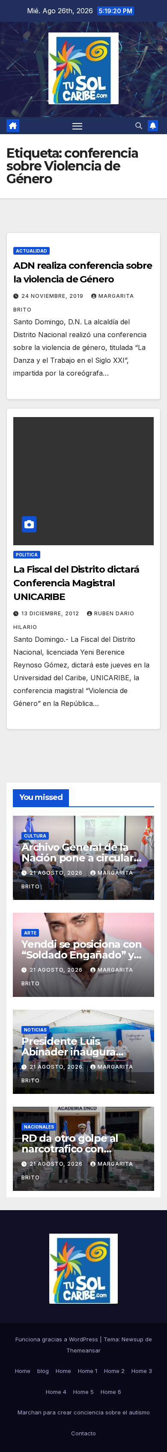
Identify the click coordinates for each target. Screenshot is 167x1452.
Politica (27, 554)
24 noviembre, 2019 (53, 296)
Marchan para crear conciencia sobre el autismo (84, 1412)
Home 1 (87, 1370)
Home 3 (141, 1370)
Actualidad (31, 250)
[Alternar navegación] (77, 126)
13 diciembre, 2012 (51, 613)
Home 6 (111, 1391)
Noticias (35, 1029)
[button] (138, 125)
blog (43, 1370)
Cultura (35, 835)
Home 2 (114, 1370)
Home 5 (83, 1391)
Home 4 (56, 1391)
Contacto (83, 1433)
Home (22, 1370)
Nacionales (39, 1126)
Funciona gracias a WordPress (57, 1339)
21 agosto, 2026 (57, 873)
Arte (30, 932)
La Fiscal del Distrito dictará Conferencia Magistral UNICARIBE (76, 583)
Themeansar (83, 1350)
